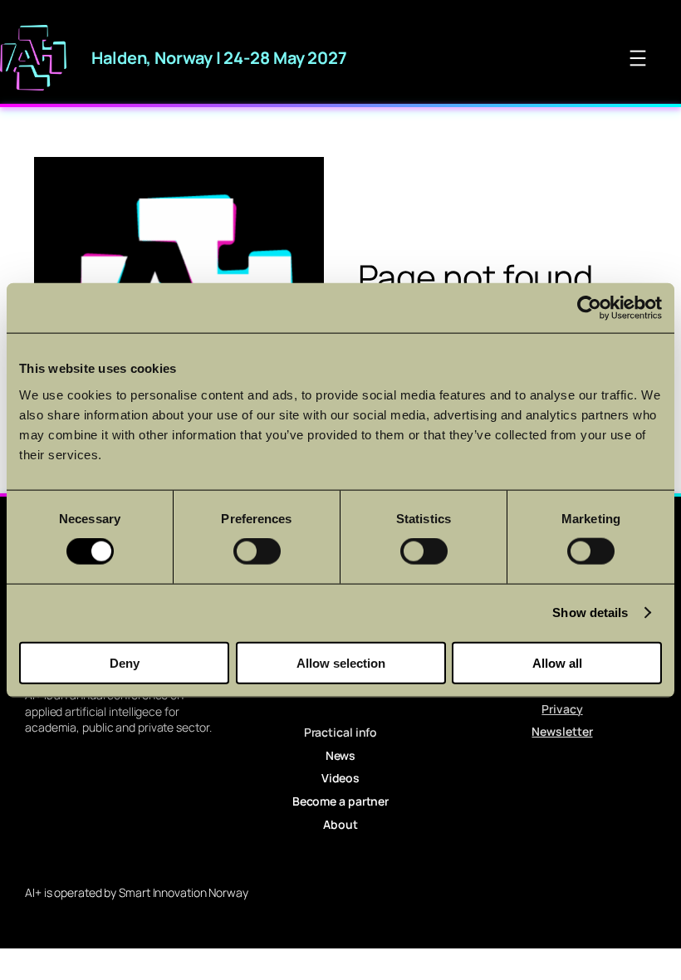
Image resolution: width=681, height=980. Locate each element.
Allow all (557, 662)
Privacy (561, 709)
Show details (590, 612)
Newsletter (562, 731)
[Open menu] (638, 58)
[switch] (257, 551)
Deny (125, 662)
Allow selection (340, 662)
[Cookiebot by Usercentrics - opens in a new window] (589, 308)
